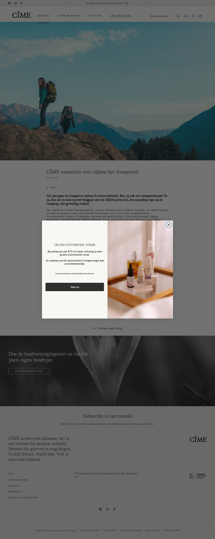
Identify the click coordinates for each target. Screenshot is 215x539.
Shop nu (75, 287)
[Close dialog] (169, 225)
